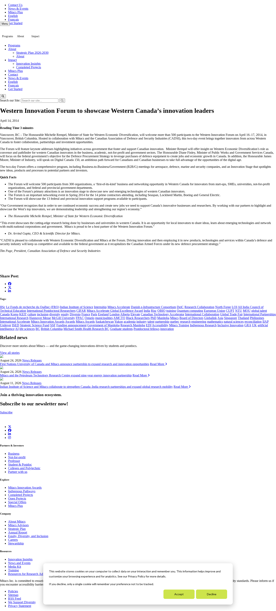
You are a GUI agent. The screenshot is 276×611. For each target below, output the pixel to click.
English (13, 16)
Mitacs (174, 318)
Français (13, 19)
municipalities (104, 318)
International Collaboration (202, 314)
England (103, 314)
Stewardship (16, 543)
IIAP (265, 321)
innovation (167, 329)
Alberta (125, 314)
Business (13, 453)
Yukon (118, 321)
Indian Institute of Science (76, 307)
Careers (13, 539)
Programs (7, 36)
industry (141, 321)
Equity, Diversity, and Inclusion (28, 536)
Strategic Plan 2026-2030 (32, 52)
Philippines (257, 318)
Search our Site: (10, 100)
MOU (247, 310)
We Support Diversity (22, 602)
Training (13, 570)
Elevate (135, 314)
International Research (14, 318)
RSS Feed (14, 598)
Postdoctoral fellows (146, 329)
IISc (2, 307)
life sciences (27, 329)
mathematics (215, 321)
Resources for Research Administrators (33, 574)
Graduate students (121, 329)
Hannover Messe (40, 318)
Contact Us (15, 5)
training (171, 310)
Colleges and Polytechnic (24, 468)
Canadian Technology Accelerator (162, 314)
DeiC (180, 307)
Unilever (5, 325)
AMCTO (119, 318)
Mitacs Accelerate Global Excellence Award (115, 310)
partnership (162, 321)
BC (38, 329)
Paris (94, 314)
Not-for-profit (16, 457)
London (115, 314)
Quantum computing (190, 310)
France (85, 314)
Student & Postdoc (20, 464)
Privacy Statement (19, 606)
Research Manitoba (132, 325)
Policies (13, 591)
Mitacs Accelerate (118, 307)
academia (130, 321)
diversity (54, 314)
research (185, 321)
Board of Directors (191, 318)
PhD (153, 318)
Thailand (243, 318)
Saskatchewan (105, 321)
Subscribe (6, 412)
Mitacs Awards (85, 321)
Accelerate (23, 321)
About (20, 36)
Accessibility (160, 325)
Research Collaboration (199, 307)
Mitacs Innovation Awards (47, 321)
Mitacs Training (179, 325)
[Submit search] (62, 100)
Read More (157, 364)
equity (65, 314)
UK (254, 325)
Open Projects (17, 498)
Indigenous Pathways (21, 491)
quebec (174, 321)
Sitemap (13, 595)
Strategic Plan (17, 529)
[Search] (3, 96)
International (8, 321)
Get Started (15, 23)
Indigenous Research (203, 325)
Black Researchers (138, 318)
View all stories (10, 352)
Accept (179, 594)
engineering (198, 321)
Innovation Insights (28, 63)
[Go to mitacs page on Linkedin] (9, 291)
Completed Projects (28, 67)
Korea (14, 314)
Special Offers (17, 502)
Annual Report (17, 532)
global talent (259, 310)
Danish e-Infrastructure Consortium (153, 307)
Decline (211, 594)
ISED (15, 325)
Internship (100, 307)
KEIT (23, 314)
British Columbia (52, 329)
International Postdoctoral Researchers (51, 310)
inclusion (42, 314)
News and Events (19, 563)
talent (150, 321)
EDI (148, 325)
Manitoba (163, 318)
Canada (5, 314)
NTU (238, 310)
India (147, 310)
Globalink (210, 318)
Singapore (230, 318)
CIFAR (81, 310)
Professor (14, 461)
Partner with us (17, 472)
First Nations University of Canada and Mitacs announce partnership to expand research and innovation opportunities (74, 364)
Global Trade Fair (231, 314)
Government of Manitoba (103, 325)
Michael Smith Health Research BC (86, 329)
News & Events (18, 8)
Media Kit (14, 566)
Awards (70, 321)
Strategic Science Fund (34, 325)
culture (31, 314)
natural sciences (234, 321)
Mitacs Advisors (18, 525)
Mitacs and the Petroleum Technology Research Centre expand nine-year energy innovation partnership (66, 375)
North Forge (223, 307)
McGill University (63, 318)
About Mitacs (16, 521)
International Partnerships (259, 314)
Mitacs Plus (15, 12)
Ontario (89, 318)
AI (17, 329)
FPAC (80, 318)
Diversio (75, 314)
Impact (35, 36)
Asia (220, 318)
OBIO (161, 310)
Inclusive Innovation (230, 325)
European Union (214, 310)
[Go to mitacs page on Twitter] (9, 287)
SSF (53, 325)
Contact (13, 74)
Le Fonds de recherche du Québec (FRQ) (32, 307)
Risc (154, 310)
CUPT (230, 310)
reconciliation (253, 321)
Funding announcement (71, 325)
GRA (247, 325)
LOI (234, 307)
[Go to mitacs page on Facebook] (9, 283)
